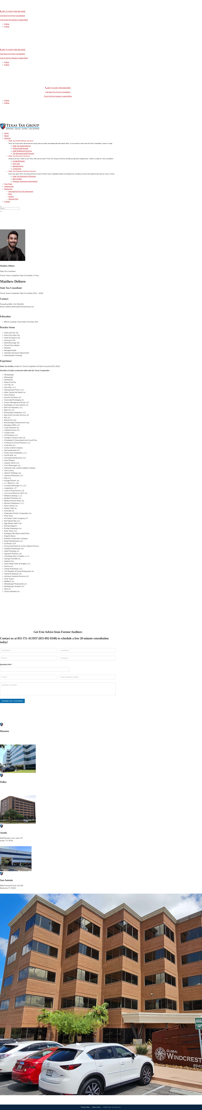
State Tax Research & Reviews (24, 176)
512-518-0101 (5, 843)
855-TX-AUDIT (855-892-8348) (13, 11)
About (6, 136)
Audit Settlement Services (22, 151)
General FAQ (13, 199)
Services (7, 138)
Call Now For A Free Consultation (12, 16)
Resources (8, 189)
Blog (10, 194)
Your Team (8, 184)
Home (6, 133)
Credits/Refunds (19, 161)
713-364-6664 (5, 741)
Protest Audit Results (20, 148)
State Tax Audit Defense (22, 146)
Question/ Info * (6, 664)
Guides (11, 196)
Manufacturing (18, 166)
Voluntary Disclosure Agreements (25, 181)
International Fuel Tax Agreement (20, 191)
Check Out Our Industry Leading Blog (14, 20)
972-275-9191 (5, 792)
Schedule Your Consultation (12, 701)
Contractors (17, 169)
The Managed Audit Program (23, 153)
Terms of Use (96, 1107)
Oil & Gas (16, 164)
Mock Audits (17, 179)
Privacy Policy (85, 1107)
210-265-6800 (5, 891)
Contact (7, 202)
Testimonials (9, 186)
